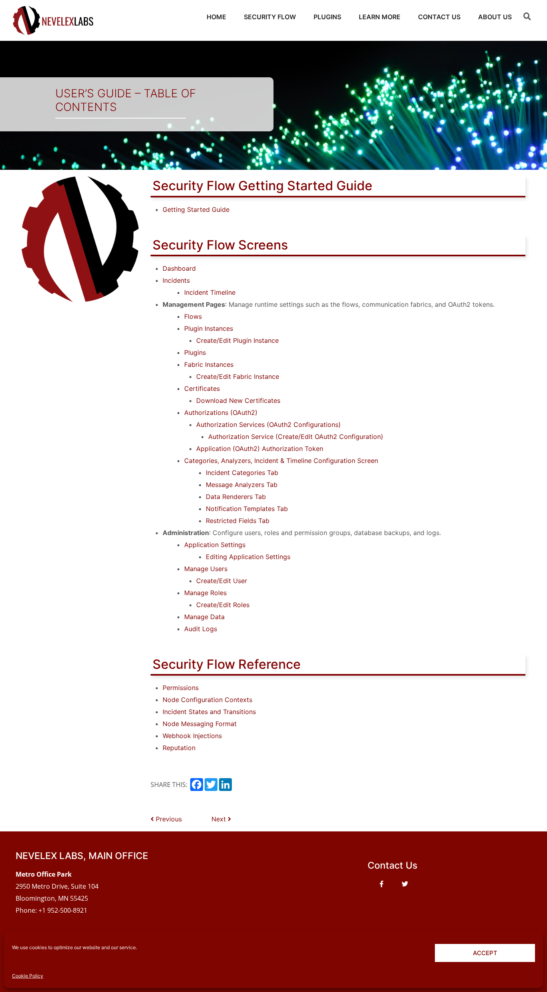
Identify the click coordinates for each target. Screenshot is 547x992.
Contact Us (439, 17)
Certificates (202, 388)
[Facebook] (382, 884)
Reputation (179, 748)
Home (216, 17)
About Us (495, 17)
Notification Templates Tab (247, 509)
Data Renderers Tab (236, 497)
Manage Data (204, 617)
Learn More (379, 17)
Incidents (176, 280)
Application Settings (214, 545)
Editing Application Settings (248, 557)
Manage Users (205, 569)
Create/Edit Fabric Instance (237, 376)
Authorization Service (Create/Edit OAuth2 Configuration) (295, 437)
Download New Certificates (238, 400)
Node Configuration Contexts (207, 700)
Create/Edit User (221, 581)
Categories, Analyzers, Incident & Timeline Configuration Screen (281, 461)
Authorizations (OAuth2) (220, 412)
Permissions (181, 688)
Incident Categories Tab (242, 473)
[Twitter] (405, 884)
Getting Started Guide (196, 209)
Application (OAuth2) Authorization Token (259, 449)
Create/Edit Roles (222, 605)
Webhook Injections (192, 736)
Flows (193, 316)
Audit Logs (200, 629)
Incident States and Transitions (209, 712)
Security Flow (270, 17)
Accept (485, 953)
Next (219, 819)
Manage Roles (205, 593)
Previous (168, 819)
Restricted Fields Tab (237, 521)
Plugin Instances (208, 328)
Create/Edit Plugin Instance (237, 340)
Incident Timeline (209, 292)
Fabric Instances (208, 364)
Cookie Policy (27, 976)
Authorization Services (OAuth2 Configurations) (268, 425)
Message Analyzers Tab (242, 485)
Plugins (327, 17)
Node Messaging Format (200, 724)
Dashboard (179, 268)
